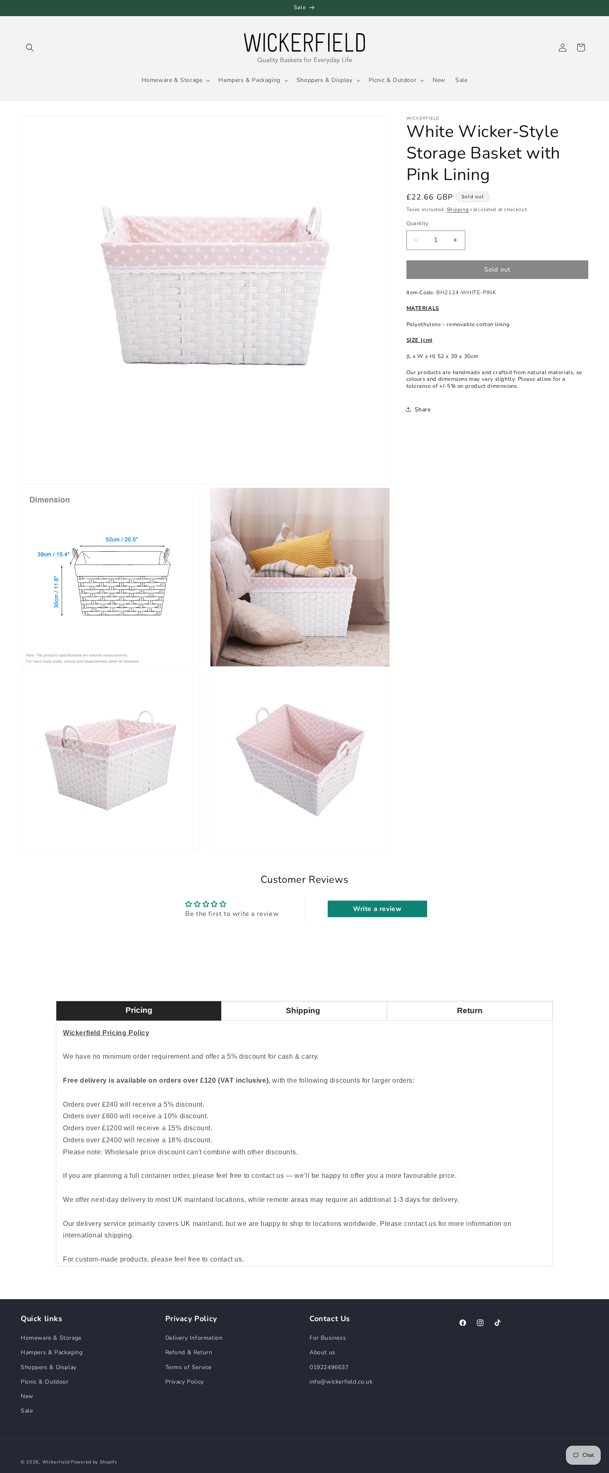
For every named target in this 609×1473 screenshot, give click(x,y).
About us (322, 1352)
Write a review (377, 908)
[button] (30, 47)
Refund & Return (189, 1352)
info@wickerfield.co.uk (340, 1382)
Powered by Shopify (94, 1462)
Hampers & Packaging (51, 1352)
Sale (27, 1411)
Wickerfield (56, 1462)
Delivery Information (194, 1338)
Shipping (458, 209)
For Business (327, 1338)
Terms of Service (188, 1367)
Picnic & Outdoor (45, 1382)
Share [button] (423, 409)
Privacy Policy (184, 1382)
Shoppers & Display (49, 1367)
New (27, 1396)
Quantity (417, 223)
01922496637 (329, 1367)
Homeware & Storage (51, 1338)
